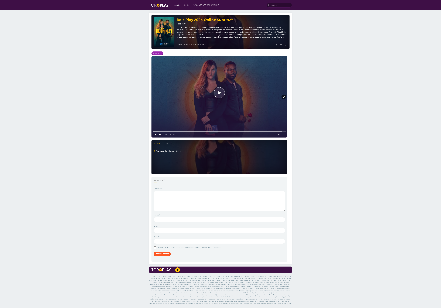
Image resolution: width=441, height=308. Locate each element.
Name (157, 215)
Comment (158, 189)
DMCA (186, 5)
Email (156, 226)
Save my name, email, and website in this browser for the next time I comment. (190, 248)
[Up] (177, 269)
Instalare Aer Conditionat (205, 5)
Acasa (177, 5)
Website (157, 237)
